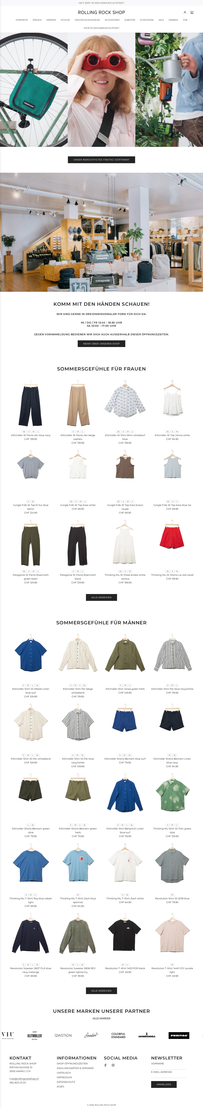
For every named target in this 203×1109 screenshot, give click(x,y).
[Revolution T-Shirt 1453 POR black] (125, 936)
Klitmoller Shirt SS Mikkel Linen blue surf (30, 690)
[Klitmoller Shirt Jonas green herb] (125, 657)
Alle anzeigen (101, 597)
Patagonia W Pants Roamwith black (78, 576)
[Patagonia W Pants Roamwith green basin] (31, 543)
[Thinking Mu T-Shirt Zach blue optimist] (78, 866)
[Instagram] (113, 1065)
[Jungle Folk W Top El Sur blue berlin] (31, 473)
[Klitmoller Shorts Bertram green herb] (78, 797)
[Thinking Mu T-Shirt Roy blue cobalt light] (31, 866)
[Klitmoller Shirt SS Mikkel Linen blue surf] (31, 657)
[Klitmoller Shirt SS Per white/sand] (31, 727)
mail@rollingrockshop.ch (24, 1078)
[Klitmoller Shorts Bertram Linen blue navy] (172, 727)
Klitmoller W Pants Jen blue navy (30, 435)
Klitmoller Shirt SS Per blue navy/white (78, 760)
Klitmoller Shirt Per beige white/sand (78, 690)
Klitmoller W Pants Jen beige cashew (78, 437)
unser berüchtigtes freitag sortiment (101, 159)
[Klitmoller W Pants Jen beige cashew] (78, 403)
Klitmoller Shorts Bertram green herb (78, 830)
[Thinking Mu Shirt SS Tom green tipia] (172, 797)
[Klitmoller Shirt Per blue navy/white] (172, 657)
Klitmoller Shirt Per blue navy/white (172, 688)
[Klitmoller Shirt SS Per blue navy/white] (78, 727)
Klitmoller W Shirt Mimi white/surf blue (125, 437)
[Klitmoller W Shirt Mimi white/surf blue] (125, 403)
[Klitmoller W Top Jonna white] (172, 403)
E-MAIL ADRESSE (161, 1071)
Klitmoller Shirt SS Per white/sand (31, 758)
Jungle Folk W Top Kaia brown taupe (125, 507)
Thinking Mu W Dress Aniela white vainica (125, 576)
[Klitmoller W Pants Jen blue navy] (31, 403)
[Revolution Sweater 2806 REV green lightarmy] (78, 936)
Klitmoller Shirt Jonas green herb (125, 688)
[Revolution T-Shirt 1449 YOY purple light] (172, 936)
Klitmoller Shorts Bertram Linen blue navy (172, 760)
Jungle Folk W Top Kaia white (77, 505)
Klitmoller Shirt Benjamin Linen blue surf (125, 830)
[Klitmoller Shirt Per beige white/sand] (78, 657)
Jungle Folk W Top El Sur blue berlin (30, 507)
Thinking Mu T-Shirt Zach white (125, 898)
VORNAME (157, 1063)
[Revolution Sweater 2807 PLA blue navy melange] (31, 936)
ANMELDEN (164, 1084)
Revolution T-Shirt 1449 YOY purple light (172, 970)
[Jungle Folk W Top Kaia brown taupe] (125, 473)
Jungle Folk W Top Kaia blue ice (172, 505)
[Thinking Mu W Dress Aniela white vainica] (125, 543)
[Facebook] (105, 1065)
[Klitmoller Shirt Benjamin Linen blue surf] (125, 797)
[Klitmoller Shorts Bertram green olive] (31, 797)
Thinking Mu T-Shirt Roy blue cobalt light (31, 900)
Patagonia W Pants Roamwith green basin (31, 576)
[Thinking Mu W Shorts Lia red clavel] (172, 543)
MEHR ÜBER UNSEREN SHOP (101, 343)
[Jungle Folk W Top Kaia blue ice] (172, 473)
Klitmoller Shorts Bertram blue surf (125, 758)
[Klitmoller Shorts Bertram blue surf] (125, 727)
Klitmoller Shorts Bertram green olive (31, 830)
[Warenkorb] (191, 12)
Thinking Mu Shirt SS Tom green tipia (172, 830)
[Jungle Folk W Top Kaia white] (78, 473)
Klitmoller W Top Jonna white (172, 435)
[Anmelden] (184, 12)
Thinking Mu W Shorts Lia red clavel (172, 574)
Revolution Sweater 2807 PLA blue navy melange (30, 970)
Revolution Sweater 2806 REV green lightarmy (77, 970)
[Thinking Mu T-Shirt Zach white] (125, 866)
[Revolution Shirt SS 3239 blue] (172, 866)
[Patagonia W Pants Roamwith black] (78, 543)
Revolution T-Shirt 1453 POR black (125, 968)
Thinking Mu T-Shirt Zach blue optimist (78, 900)
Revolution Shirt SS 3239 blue (172, 898)
